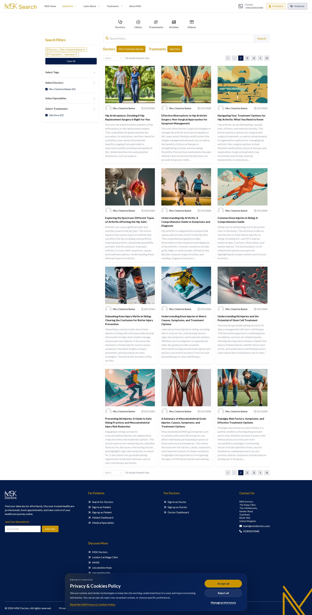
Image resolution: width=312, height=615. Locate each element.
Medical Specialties (103, 522)
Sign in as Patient (101, 507)
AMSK (96, 562)
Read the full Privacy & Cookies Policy (92, 604)
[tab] (71, 72)
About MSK (135, 6)
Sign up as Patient (102, 512)
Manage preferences (223, 602)
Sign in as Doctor (177, 501)
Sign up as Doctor (177, 507)
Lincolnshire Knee (102, 567)
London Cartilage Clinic (105, 557)
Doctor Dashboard (178, 512)
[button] (71, 72)
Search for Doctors (102, 501)
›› (267, 58)
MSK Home (50, 6)
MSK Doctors (100, 552)
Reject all (223, 592)
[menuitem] (50, 6)
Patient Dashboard (102, 517)
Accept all (223, 583)
